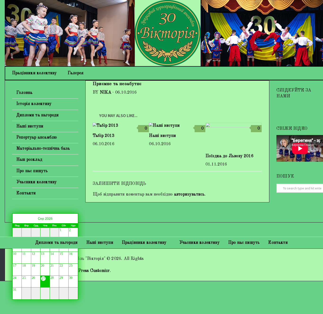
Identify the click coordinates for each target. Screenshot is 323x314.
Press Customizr (94, 271)
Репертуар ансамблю (36, 137)
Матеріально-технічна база (43, 148)
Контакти (26, 193)
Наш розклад (29, 159)
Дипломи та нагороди (37, 115)
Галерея (75, 73)
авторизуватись (189, 194)
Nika (106, 92)
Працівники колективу (34, 73)
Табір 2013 (103, 136)
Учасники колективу (36, 182)
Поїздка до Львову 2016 (229, 156)
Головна (24, 93)
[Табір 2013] (121, 126)
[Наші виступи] (177, 126)
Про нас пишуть (32, 171)
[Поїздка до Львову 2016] (233, 136)
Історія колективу (34, 104)
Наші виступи (162, 136)
